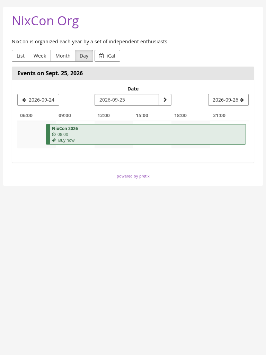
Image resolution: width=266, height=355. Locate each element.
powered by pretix (133, 176)
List (21, 55)
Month (63, 55)
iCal (110, 55)
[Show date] (165, 100)
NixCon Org (45, 20)
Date (133, 88)
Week (40, 55)
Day (84, 55)
